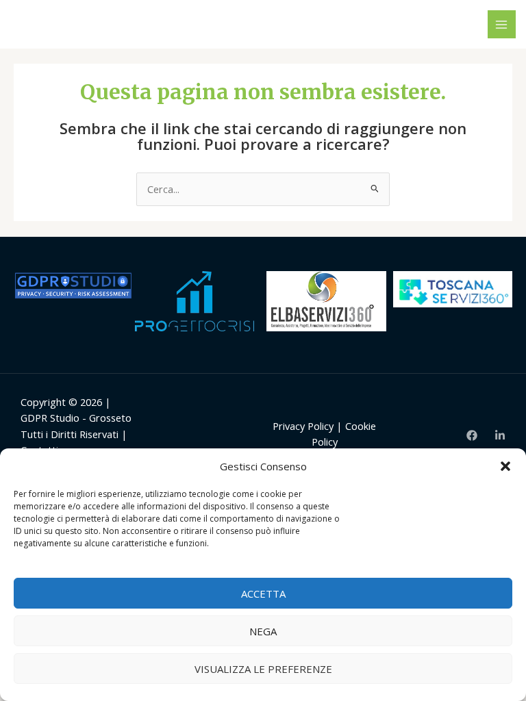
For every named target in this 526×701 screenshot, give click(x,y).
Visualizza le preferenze (263, 669)
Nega (263, 631)
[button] (505, 466)
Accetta (263, 593)
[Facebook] (471, 435)
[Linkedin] (499, 435)
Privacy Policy (303, 426)
